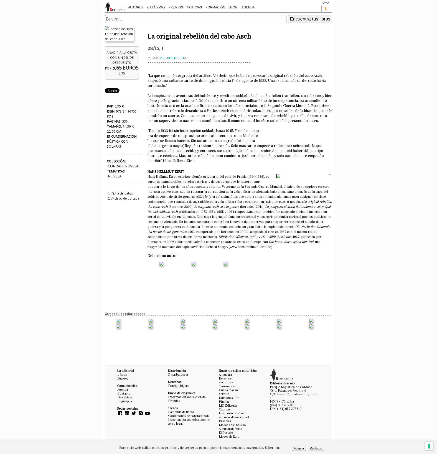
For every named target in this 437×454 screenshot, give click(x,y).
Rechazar (316, 448)
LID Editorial (228, 405)
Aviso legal (175, 423)
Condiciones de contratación (188, 416)
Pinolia (224, 401)
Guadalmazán (228, 390)
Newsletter (124, 397)
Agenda (248, 7)
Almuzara (225, 374)
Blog (233, 7)
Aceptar (299, 448)
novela (115, 176)
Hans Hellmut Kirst (174, 58)
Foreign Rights (178, 385)
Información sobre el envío (187, 397)
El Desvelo (226, 432)
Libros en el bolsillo (232, 425)
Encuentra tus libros (310, 18)
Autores (135, 7)
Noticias (194, 7)
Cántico (224, 409)
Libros (122, 374)
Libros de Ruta (229, 436)
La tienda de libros (181, 412)
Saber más (272, 448)
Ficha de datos (121, 193)
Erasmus (225, 421)
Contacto (123, 393)
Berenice (225, 378)
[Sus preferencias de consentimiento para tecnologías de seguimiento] (429, 446)
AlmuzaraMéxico (230, 429)
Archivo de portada (124, 198)
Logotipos (124, 401)
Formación (215, 7)
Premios (175, 7)
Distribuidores (178, 374)
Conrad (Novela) (124, 166)
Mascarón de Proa (231, 413)
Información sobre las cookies (189, 419)
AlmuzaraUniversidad (234, 417)
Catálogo (156, 7)
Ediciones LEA (229, 398)
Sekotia (224, 394)
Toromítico (227, 386)
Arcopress (226, 382)
